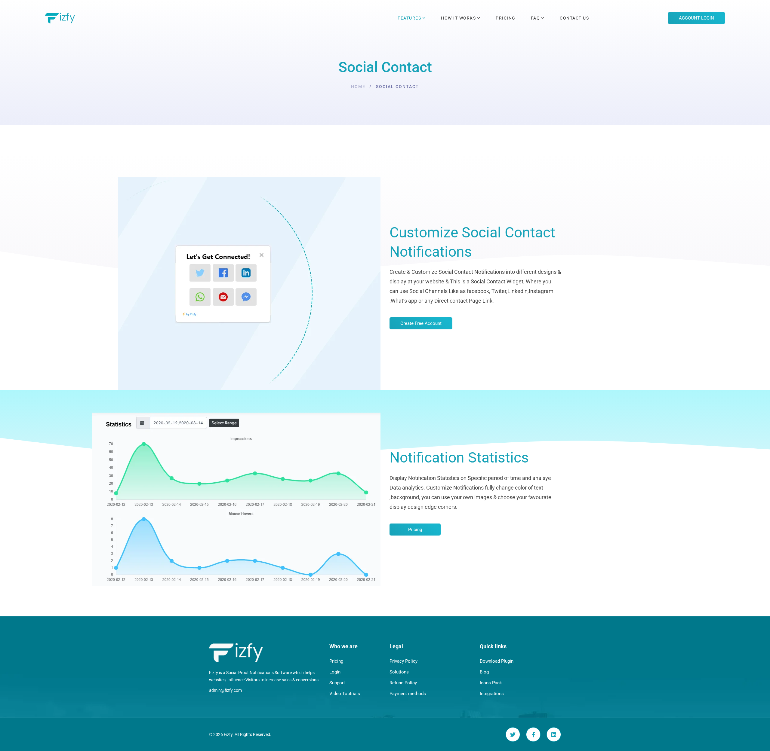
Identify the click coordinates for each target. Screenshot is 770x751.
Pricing (336, 661)
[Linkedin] (554, 734)
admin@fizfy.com (225, 690)
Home (358, 86)
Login (334, 672)
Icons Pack (491, 682)
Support (337, 682)
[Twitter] (513, 734)
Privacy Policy (403, 661)
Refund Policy (403, 682)
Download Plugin (496, 661)
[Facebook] (533, 734)
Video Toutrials (344, 693)
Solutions (399, 672)
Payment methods (408, 693)
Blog (484, 672)
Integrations (492, 693)
